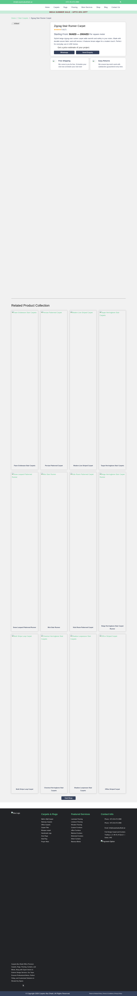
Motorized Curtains (77, 836)
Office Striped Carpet (112, 789)
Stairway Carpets (46, 822)
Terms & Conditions (108, 993)
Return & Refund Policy (95, 993)
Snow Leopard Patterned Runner (24, 627)
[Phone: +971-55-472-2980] (103, 819)
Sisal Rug (44, 839)
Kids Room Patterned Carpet (83, 627)
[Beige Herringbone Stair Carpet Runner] (112, 474)
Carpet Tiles (45, 827)
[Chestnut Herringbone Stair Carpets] (54, 636)
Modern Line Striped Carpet (83, 465)
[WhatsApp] (124, 2)
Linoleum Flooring (77, 822)
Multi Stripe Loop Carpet (24, 789)
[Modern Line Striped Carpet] (83, 312)
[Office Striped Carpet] (112, 636)
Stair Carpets (23, 18)
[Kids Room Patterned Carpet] (83, 474)
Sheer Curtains (76, 839)
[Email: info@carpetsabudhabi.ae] (103, 828)
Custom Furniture (76, 827)
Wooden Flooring (76, 824)
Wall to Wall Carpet (47, 819)
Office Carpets (45, 824)
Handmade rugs (46, 833)
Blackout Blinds (76, 841)
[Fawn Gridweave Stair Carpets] (24, 312)
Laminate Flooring (77, 819)
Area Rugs (44, 836)
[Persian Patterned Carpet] (54, 312)
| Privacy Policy (118, 993)
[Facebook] (111, 2)
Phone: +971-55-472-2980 (113, 819)
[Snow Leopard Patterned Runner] (24, 474)
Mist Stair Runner (54, 627)
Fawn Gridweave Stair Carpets (24, 465)
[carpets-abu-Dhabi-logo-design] (20, 7)
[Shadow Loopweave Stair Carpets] (83, 636)
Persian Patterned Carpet (54, 465)
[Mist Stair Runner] (54, 474)
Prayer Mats (45, 841)
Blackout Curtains (76, 833)
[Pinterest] (115, 2)
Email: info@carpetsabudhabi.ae (115, 828)
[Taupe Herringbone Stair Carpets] (112, 312)
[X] (120, 2)
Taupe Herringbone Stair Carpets (112, 465)
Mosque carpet (46, 830)
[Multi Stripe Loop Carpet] (24, 636)
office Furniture (76, 830)
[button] (60, 7)
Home (13, 18)
